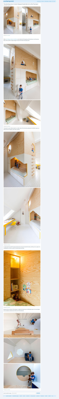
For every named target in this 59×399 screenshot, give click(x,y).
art (52, 1)
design (50, 1)
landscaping (46, 1)
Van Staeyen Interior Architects (11, 39)
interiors (42, 1)
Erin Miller (5, 5)
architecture (39, 1)
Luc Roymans (8, 35)
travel (54, 1)
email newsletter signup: (7, 393)
